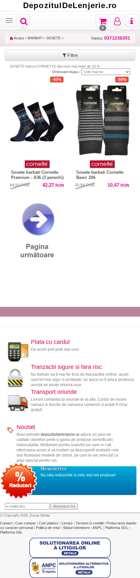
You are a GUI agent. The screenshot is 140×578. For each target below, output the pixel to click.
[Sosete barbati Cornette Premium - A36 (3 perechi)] (37, 118)
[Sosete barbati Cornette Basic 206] (102, 119)
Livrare (68, 523)
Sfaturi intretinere (77, 528)
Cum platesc (49, 523)
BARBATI (35, 38)
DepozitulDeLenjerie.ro (70, 5)
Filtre (72, 55)
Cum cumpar (26, 523)
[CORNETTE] (37, 164)
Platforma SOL (116, 528)
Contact (6, 523)
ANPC (97, 528)
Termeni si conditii (90, 523)
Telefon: (110, 38)
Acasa (18, 38)
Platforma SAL (11, 532)
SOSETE (53, 38)
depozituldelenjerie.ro (60, 434)
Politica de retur (48, 528)
